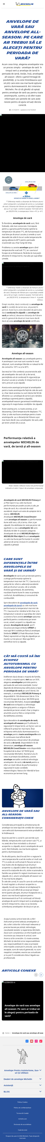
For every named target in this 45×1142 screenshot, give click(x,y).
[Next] (41, 975)
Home (7, 1033)
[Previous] (36, 975)
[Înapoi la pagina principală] (24, 4)
